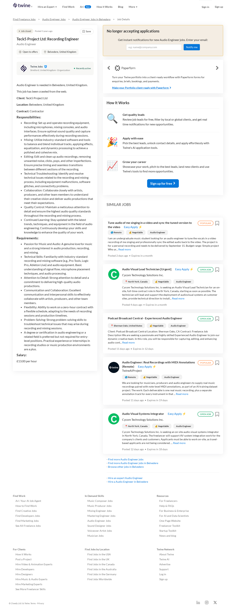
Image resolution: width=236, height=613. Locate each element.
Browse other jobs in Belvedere (126, 466)
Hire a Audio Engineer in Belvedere (128, 481)
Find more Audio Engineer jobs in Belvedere (133, 463)
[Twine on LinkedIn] (198, 603)
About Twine (166, 554)
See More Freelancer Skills (30, 589)
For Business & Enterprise (174, 510)
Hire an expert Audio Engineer (125, 478)
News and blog (167, 535)
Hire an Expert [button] (46, 6)
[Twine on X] (215, 603)
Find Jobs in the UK (98, 559)
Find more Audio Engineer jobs (125, 459)
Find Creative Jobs (26, 510)
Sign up (219, 6)
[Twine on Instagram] (207, 603)
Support (164, 569)
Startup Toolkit (167, 530)
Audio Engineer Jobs (54, 19)
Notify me (191, 47)
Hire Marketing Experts (28, 584)
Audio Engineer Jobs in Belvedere (91, 19)
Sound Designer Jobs (99, 525)
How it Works (104, 6)
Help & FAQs (166, 505)
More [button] (132, 6)
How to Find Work (26, 505)
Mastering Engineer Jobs (101, 515)
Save (88, 31)
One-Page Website (170, 520)
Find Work (68, 6)
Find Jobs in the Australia (101, 569)
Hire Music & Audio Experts (31, 579)
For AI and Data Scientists (174, 515)
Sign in (205, 6)
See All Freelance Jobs (28, 525)
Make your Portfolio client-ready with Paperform (140, 87)
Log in (162, 574)
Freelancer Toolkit (169, 525)
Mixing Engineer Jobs (99, 510)
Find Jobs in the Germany (101, 574)
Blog (120, 6)
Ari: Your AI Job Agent (28, 500)
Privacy (40, 603)
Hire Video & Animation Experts (33, 564)
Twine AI (164, 559)
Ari (85, 6)
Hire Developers (24, 569)
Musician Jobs (95, 535)
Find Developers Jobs (27, 515)
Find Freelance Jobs (24, 19)
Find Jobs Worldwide (99, 579)
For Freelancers (168, 500)
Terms (33, 603)
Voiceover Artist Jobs (99, 530)
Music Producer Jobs (99, 505)
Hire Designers (24, 574)
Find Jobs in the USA (99, 554)
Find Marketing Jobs (27, 520)
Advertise (164, 564)
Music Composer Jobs (100, 500)
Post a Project (23, 559)
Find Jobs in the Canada (100, 564)
